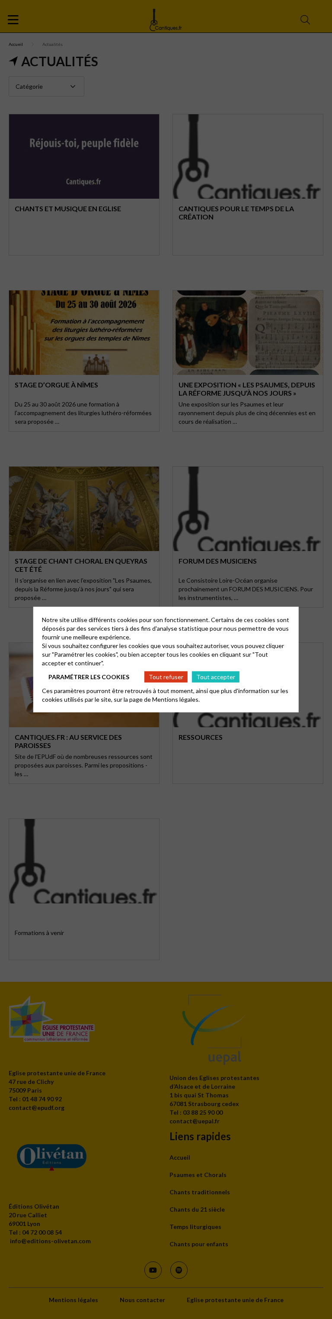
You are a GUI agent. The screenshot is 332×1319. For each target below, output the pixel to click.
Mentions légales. (176, 699)
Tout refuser (166, 676)
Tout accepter (215, 676)
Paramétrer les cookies (88, 676)
